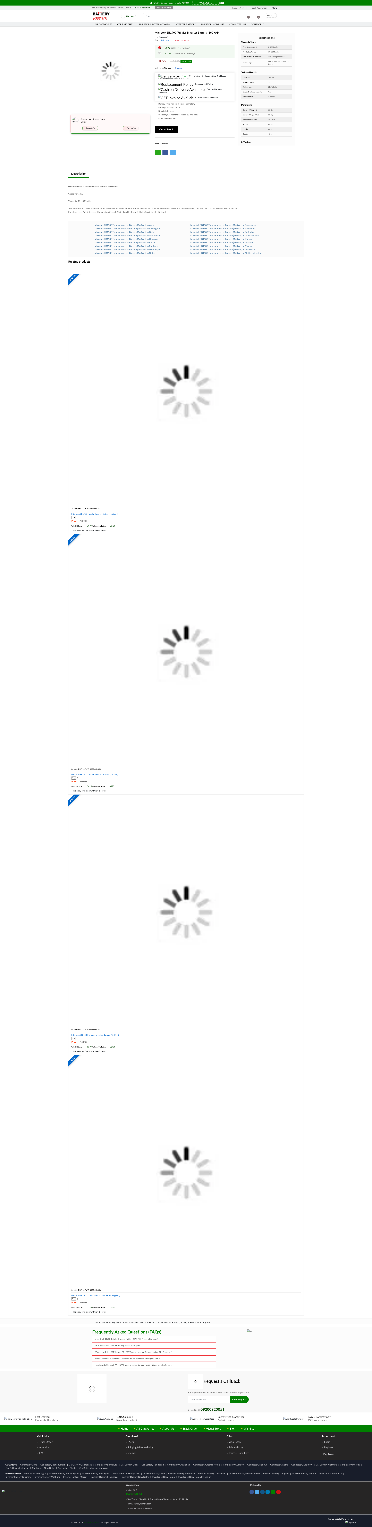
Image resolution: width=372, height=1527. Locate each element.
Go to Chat (131, 128)
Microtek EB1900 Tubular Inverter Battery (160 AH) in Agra (124, 225)
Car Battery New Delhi (43, 1468)
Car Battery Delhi (130, 1464)
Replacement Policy (204, 84)
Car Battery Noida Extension (94, 1468)
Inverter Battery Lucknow (19, 1476)
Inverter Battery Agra (35, 1473)
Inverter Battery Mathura (47, 1476)
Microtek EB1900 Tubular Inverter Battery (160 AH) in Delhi (124, 232)
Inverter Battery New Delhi (136, 1476)
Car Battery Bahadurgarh (53, 1464)
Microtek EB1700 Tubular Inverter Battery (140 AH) (94, 774)
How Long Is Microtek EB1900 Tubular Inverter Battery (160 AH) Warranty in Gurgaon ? (134, 1365)
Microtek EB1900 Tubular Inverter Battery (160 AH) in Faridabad (222, 232)
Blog (232, 1428)
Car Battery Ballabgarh (81, 1464)
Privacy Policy (236, 1447)
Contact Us (257, 24)
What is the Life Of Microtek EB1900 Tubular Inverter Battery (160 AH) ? (127, 1358)
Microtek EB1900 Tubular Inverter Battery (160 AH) (94, 514)
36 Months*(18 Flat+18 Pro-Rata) (86, 509)
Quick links (43, 1436)
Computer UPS (237, 24)
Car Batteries (125, 24)
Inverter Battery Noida (164, 1476)
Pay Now (328, 1454)
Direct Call (91, 128)
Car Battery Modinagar (17, 1468)
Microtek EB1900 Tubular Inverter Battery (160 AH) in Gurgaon (126, 239)
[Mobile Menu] (117, 17)
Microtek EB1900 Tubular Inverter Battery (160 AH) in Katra (124, 242)
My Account (328, 1436)
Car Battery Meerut (350, 1464)
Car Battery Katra (279, 1464)
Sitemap (132, 1453)
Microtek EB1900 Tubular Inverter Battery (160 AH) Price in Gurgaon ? (126, 1339)
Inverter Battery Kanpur (304, 1473)
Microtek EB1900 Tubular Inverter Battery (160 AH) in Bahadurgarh (224, 225)
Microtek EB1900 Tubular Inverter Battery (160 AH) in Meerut (221, 246)
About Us (168, 1428)
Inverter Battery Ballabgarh (96, 1473)
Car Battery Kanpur (257, 1464)
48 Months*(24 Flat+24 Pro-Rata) (86, 1029)
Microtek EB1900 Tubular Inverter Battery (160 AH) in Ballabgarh (127, 228)
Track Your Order (259, 8)
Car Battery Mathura (327, 1464)
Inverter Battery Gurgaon (276, 1473)
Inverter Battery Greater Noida (245, 1473)
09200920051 (134, 1493)
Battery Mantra (91, 1522)
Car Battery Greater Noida (207, 1464)
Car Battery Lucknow (302, 1464)
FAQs (42, 1453)
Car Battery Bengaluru (106, 1464)
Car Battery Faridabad (153, 1464)
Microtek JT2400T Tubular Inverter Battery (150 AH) (95, 1035)
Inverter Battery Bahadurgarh (64, 1473)
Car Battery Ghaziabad (179, 1464)
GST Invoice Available (208, 97)
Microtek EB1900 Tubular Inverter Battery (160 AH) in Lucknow (222, 242)
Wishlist (249, 1428)
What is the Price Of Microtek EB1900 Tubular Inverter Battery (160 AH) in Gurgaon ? (133, 1352)
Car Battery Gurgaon (234, 1464)
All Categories (103, 24)
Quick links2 (132, 1436)
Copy (221, 3)
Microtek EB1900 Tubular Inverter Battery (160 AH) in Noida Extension (226, 253)
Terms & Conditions (239, 1453)
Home (124, 1428)
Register (328, 1447)
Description (78, 173)
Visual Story (213, 1428)
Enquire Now (238, 8)
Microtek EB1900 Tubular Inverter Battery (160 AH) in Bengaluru (222, 228)
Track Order (190, 1428)
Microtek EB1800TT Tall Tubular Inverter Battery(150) (95, 1295)
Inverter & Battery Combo (154, 24)
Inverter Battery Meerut (75, 1476)
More (274, 8)
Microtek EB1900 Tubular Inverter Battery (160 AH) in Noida (124, 253)
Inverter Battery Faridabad (182, 1473)
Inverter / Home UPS (212, 24)
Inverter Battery (185, 24)
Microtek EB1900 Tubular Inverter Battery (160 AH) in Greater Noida (224, 235)
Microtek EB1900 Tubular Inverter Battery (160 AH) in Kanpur (221, 239)
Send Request (239, 1399)
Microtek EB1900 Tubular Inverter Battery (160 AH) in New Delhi (222, 249)
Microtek (165, 40)
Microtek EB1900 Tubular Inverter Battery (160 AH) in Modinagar (127, 249)
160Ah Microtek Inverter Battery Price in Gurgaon (117, 1345)
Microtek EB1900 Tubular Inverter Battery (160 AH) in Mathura (126, 246)
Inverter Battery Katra (331, 1473)
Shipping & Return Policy (140, 1447)
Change (178, 68)
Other (230, 1436)
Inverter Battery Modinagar (105, 1476)
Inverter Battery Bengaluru (126, 1473)
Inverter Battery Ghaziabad (212, 1473)
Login (327, 1441)
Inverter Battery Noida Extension (195, 1476)
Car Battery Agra (29, 1464)
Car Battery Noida (67, 1468)
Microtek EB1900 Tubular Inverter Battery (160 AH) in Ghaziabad (127, 235)
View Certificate (181, 40)
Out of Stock (166, 129)
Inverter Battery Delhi (154, 1473)
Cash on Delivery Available (190, 91)
